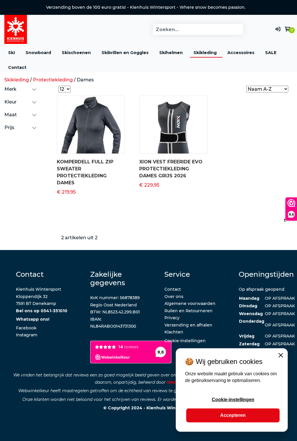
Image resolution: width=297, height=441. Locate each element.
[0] (287, 29)
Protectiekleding (53, 80)
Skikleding (205, 52)
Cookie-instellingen (233, 399)
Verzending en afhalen (188, 325)
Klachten (173, 332)
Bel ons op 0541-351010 (41, 310)
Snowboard (38, 52)
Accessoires (240, 52)
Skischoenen (76, 52)
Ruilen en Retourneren (188, 310)
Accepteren (233, 415)
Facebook (26, 328)
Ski (11, 52)
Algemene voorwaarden (189, 303)
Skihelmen (171, 52)
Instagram (26, 335)
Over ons (173, 296)
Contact (17, 67)
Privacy (172, 317)
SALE (270, 52)
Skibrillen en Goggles (125, 52)
